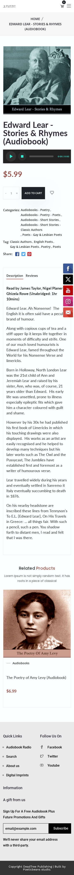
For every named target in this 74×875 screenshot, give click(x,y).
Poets (57, 247)
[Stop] (22, 156)
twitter (52, 756)
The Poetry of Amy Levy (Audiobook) (36, 677)
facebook (54, 747)
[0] (62, 6)
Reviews (32, 276)
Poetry (46, 247)
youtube (53, 765)
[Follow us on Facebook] (17, 254)
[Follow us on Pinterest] (29, 254)
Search (11, 757)
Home (35, 19)
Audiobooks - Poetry (35, 210)
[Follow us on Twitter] (23, 254)
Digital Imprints (17, 775)
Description (14, 276)
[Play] (11, 156)
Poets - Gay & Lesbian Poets (42, 235)
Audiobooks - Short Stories (40, 220)
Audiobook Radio (18, 747)
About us (12, 766)
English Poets (43, 242)
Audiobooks (21, 663)
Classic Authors (21, 242)
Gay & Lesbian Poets (24, 247)
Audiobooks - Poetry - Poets (40, 215)
